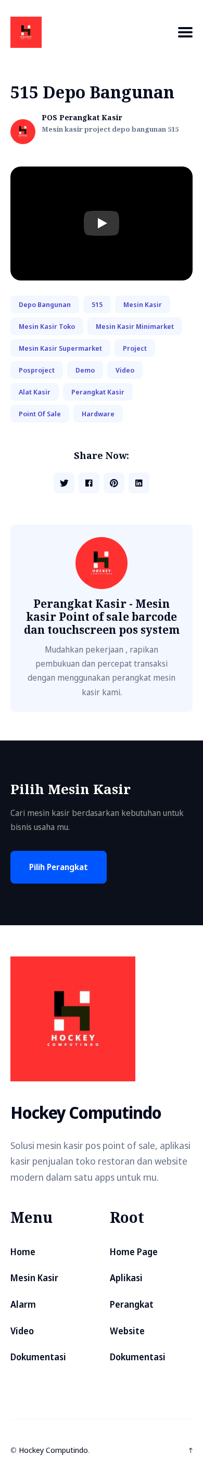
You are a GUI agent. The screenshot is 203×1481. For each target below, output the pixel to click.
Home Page (134, 1252)
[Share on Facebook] (89, 483)
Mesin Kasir (34, 1278)
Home (22, 1252)
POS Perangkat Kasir (82, 117)
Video (22, 1331)
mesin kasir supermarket (60, 348)
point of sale (40, 413)
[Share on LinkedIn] (139, 483)
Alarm (23, 1304)
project (135, 348)
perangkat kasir (97, 392)
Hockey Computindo (53, 1450)
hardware (98, 413)
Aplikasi (126, 1278)
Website (127, 1331)
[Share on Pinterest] (114, 483)
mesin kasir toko (47, 326)
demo (85, 370)
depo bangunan (45, 304)
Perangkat (132, 1304)
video (125, 370)
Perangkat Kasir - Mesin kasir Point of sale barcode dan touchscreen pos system (102, 616)
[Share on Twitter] (64, 483)
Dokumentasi (38, 1357)
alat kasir (34, 392)
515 (97, 304)
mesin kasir (142, 304)
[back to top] (191, 1450)
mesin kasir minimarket (135, 326)
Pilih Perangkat (58, 867)
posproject (37, 370)
